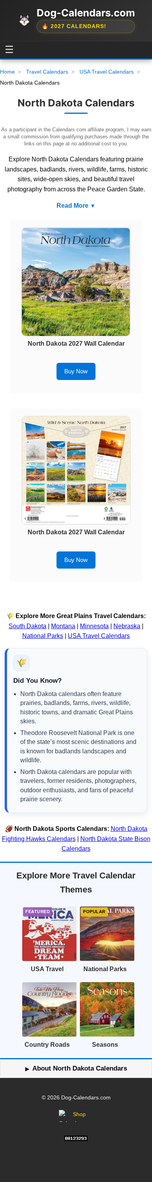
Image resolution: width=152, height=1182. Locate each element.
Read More (72, 205)
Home (7, 72)
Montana (63, 626)
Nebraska (126, 626)
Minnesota (94, 626)
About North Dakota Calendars (79, 1068)
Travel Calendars (47, 72)
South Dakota (27, 626)
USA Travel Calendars (107, 72)
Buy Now (76, 371)
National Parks (42, 636)
